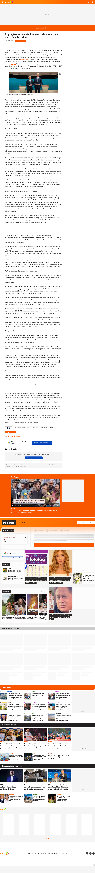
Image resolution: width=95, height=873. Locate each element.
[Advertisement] (83, 757)
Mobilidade (58, 713)
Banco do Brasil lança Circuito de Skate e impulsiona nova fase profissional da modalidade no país (39, 798)
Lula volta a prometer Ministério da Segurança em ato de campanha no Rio (35, 746)
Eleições (11, 436)
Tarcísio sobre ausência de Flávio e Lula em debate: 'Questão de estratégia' (59, 757)
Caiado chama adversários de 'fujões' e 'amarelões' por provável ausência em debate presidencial (10, 746)
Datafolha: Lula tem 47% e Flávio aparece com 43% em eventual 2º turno (16, 798)
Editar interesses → (90, 530)
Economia (9, 691)
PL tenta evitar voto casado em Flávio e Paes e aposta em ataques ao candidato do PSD (40, 757)
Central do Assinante (78, 2)
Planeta (33, 713)
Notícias (18, 436)
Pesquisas (11, 794)
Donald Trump (25, 59)
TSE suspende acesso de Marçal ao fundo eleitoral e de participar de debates (11, 787)
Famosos (57, 691)
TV (8, 713)
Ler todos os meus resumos (63, 545)
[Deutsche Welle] (9, 428)
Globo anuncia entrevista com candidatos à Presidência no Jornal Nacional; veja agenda (58, 787)
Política (50, 753)
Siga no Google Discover (11, 558)
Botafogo (34, 691)
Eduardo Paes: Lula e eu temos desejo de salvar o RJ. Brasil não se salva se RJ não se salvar (16, 757)
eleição (13, 64)
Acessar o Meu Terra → (23, 522)
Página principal (9, 2)
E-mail (88, 2)
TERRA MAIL (67, 2)
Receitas (9, 702)
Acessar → (20, 564)
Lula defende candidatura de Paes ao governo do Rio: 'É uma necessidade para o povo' (59, 746)
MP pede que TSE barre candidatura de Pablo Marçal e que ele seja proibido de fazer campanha (63, 798)
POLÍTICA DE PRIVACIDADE (61, 853)
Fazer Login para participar (33, 458)
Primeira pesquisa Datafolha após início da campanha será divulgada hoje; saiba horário (34, 787)
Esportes (35, 794)
